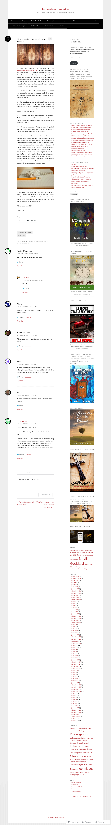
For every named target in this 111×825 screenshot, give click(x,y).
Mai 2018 (74, 651)
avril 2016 (74, 701)
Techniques (28, 232)
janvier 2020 (75, 614)
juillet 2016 (74, 695)
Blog (23, 21)
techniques (86, 768)
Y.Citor (25, 277)
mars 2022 (74, 587)
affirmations (82, 550)
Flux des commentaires (78, 789)
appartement (74, 731)
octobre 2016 (75, 689)
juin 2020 (74, 603)
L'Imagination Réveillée (81, 753)
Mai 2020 (74, 605)
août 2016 (74, 693)
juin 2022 (74, 585)
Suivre (74, 63)
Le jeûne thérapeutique (18, 26)
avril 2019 (74, 628)
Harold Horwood (83, 743)
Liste (23, 235)
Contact (61, 26)
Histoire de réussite (77, 552)
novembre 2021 (76, 593)
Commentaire (45, 494)
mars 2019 (74, 630)
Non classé (89, 564)
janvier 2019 (75, 635)
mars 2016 (74, 704)
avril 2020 (74, 608)
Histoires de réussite (89, 21)
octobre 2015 (75, 714)
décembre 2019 (76, 616)
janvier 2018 (75, 660)
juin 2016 (74, 697)
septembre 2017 (76, 668)
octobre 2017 (75, 666)
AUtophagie (81, 731)
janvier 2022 (75, 589)
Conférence (90, 738)
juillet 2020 (74, 601)
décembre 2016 (76, 685)
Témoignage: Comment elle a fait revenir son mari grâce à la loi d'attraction (81, 181)
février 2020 (74, 612)
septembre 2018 (76, 643)
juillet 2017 (74, 670)
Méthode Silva (85, 759)
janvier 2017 (75, 683)
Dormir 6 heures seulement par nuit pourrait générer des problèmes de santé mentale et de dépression (81, 155)
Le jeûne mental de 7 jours (79, 166)
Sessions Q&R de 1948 (81, 764)
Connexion (74, 785)
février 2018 (74, 658)
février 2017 (74, 681)
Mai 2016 (74, 699)
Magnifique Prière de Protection (80, 177)
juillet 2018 (74, 647)
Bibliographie (35, 26)
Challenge (76, 734)
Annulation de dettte (85, 729)
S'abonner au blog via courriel (81, 47)
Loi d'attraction (89, 555)
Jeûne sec (80, 555)
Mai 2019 (74, 626)
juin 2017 (74, 672)
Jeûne (73, 555)
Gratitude (89, 550)
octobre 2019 (75, 620)
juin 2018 (74, 649)
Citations (83, 738)
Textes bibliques (83, 569)
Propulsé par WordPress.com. (55, 817)
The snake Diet (85, 772)
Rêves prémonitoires (81, 567)
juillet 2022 (74, 583)
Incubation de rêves (84, 749)
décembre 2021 (76, 591)
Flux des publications (77, 787)
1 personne (28, 317)
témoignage (74, 775)
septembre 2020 (76, 599)
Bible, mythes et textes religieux (57, 21)
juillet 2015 (74, 720)
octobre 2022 (75, 580)
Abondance (74, 550)
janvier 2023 (75, 576)
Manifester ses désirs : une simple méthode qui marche (45, 504)
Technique (74, 769)
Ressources (49, 26)
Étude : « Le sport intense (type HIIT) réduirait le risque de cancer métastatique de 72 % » (82, 146)
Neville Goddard (36, 21)
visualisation (83, 775)
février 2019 (74, 633)
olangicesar (22, 421)
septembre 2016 (76, 691)
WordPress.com (76, 791)
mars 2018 (74, 656)
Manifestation (74, 559)
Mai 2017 (74, 674)
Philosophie (78, 761)
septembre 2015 (76, 716)
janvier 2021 (75, 597)
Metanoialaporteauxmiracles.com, (27, 70)
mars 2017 (74, 679)
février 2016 (74, 706)
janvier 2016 (75, 708)
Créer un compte (76, 783)
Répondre (20, 266)
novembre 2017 (76, 664)
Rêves (75, 21)
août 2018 (74, 645)
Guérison (73, 743)
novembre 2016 (76, 687)
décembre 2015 (76, 710)
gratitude (84, 740)
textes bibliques (75, 772)
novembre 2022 (76, 578)
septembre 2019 (76, 622)
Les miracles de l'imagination (55, 8)
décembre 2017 (76, 662)
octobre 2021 (75, 595)
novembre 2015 (76, 712)
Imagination (89, 552)
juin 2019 (74, 624)
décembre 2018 (76, 637)
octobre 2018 (75, 641)
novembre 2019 (76, 618)
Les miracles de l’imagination (80, 796)
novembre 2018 (76, 639)
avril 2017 (74, 676)
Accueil (13, 21)
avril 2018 (74, 653)
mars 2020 (74, 610)
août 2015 (74, 718)
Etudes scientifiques (76, 740)
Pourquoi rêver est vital (78, 150)
